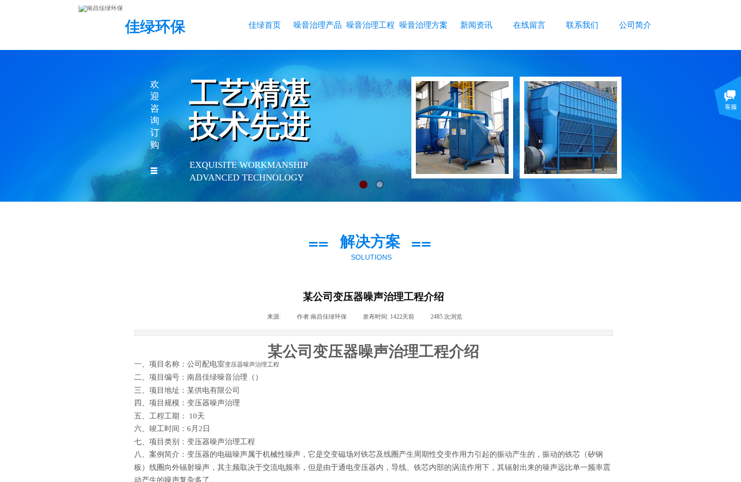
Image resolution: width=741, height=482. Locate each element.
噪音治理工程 (370, 25)
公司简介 (635, 25)
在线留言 (529, 25)
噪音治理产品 (317, 25)
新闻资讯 (476, 25)
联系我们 (582, 25)
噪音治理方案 (423, 25)
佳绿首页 (265, 25)
